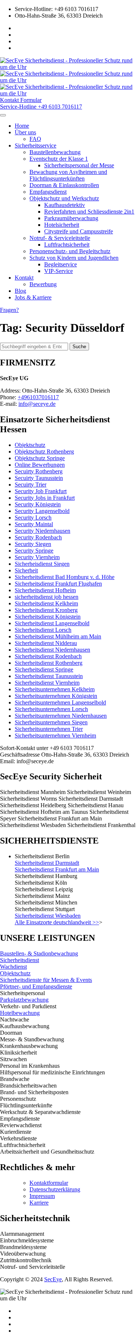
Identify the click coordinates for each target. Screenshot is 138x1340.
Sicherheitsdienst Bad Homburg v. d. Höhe (64, 577)
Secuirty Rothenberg (39, 471)
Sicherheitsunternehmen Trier (49, 729)
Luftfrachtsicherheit (66, 244)
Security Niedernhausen (42, 531)
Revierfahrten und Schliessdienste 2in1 (89, 211)
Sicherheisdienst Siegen (42, 564)
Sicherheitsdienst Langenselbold (52, 623)
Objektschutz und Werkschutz (64, 198)
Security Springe (34, 550)
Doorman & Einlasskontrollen (64, 185)
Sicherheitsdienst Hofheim (45, 590)
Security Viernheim (37, 557)
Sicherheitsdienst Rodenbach (48, 656)
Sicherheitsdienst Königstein (48, 616)
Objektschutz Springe (40, 458)
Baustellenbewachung (55, 152)
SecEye (53, 1279)
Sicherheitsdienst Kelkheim (46, 603)
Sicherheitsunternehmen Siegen (51, 722)
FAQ (35, 139)
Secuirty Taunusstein (39, 478)
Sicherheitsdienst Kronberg (46, 610)
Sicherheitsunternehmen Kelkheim (55, 689)
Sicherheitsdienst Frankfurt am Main (57, 869)
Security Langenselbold (42, 511)
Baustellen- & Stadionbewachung (39, 953)
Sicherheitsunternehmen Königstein (56, 696)
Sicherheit (26, 570)
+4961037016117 (38, 397)
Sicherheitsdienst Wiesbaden (48, 916)
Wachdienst (13, 967)
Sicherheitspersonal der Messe (79, 165)
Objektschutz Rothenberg (44, 451)
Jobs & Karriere (33, 297)
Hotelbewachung (20, 1013)
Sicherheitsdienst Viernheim (47, 683)
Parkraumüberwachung (71, 218)
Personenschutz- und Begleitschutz (69, 251)
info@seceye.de (37, 404)
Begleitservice (60, 264)
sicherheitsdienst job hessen (46, 597)
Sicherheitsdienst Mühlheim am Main (58, 636)
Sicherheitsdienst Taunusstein (49, 676)
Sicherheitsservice (35, 145)
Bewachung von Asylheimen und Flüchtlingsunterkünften (68, 175)
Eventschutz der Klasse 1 (58, 159)
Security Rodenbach (38, 537)
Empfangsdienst (48, 192)
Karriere (39, 1202)
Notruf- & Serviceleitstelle (59, 238)
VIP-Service (58, 271)
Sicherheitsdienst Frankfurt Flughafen (58, 583)
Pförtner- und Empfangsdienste (36, 986)
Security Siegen (33, 544)
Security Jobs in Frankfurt (45, 498)
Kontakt (24, 277)
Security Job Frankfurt (41, 491)
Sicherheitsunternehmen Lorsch (51, 709)
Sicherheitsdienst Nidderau (46, 643)
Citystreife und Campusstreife (78, 231)
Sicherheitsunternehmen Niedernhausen (61, 716)
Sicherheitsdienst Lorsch (43, 630)
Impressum (42, 1196)
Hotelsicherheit (61, 225)
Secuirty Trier (30, 484)
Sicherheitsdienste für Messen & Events (46, 980)
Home (22, 126)
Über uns (25, 132)
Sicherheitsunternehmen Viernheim (55, 735)
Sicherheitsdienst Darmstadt (47, 863)
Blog (20, 291)
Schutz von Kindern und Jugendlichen (73, 258)
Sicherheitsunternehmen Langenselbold (60, 702)
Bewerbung (43, 284)
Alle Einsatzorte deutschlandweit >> (57, 922)
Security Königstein (38, 504)
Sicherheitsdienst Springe (44, 669)
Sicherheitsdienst (19, 960)
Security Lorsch (33, 517)
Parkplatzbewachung (24, 1000)
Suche (79, 346)
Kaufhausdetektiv (64, 205)
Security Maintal (34, 524)
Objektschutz (30, 445)
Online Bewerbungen (40, 465)
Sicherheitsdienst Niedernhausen (52, 650)
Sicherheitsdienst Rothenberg (48, 663)
